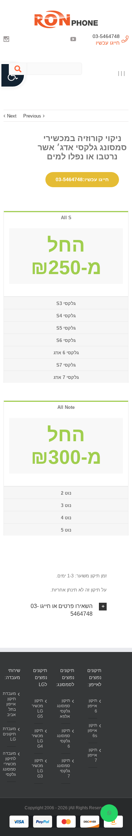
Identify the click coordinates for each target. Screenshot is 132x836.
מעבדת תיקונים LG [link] (11, 734)
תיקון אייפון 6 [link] (92, 706)
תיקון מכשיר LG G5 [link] (38, 708)
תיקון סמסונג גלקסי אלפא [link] (65, 708)
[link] (66, 19)
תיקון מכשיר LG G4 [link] (38, 738)
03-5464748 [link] (106, 36)
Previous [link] (32, 116)
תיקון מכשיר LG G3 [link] (38, 768)
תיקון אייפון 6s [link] (92, 730)
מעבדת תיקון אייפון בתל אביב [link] (11, 704)
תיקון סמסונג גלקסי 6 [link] (65, 738)
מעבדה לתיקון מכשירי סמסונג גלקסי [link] (11, 764)
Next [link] (12, 116)
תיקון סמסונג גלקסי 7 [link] (65, 768)
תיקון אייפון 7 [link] (92, 755)
